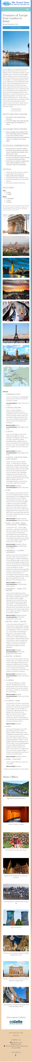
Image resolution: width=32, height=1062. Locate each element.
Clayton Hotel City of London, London (17, 172)
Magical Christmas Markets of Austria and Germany (16, 876)
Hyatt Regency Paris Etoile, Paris (15, 174)
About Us (16, 1035)
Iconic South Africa (16, 927)
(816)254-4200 (17, 1044)
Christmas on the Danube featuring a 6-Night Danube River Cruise (16, 954)
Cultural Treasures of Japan (16, 824)
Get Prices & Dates (16, 27)
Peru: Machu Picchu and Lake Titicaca (16, 850)
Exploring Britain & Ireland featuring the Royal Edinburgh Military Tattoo (16, 1005)
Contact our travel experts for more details (16, 769)
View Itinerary (16, 110)
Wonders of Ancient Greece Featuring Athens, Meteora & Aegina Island (16, 979)
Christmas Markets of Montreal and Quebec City (16, 902)
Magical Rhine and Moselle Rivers (16, 798)
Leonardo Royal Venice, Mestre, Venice (17, 177)
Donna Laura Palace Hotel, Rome (15, 183)
